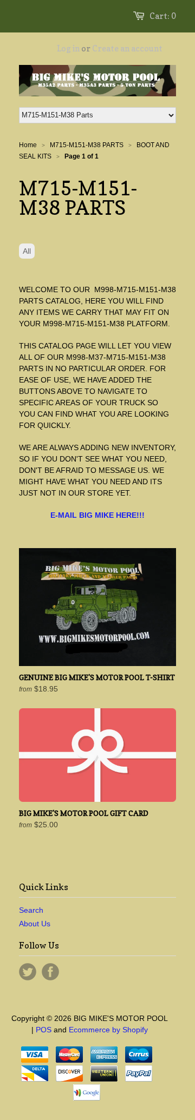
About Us (34, 923)
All (27, 251)
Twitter (27, 971)
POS (43, 1029)
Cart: (163, 16)
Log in (68, 48)
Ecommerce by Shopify (108, 1029)
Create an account (127, 48)
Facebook (50, 971)
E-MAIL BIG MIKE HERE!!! (97, 515)
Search (31, 910)
